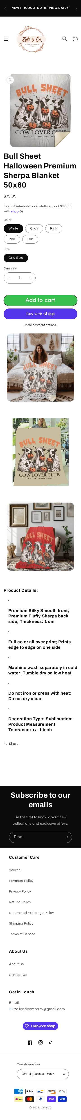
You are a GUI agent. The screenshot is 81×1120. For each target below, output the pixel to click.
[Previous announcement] (5, 8)
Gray (34, 228)
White (13, 228)
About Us (16, 964)
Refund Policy (20, 902)
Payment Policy (21, 881)
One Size (16, 257)
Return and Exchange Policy (31, 913)
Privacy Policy (20, 891)
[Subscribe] (66, 837)
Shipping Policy (21, 923)
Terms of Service (22, 934)
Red (12, 239)
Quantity (10, 268)
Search (14, 870)
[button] (6, 39)
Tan (30, 239)
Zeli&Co (46, 1107)
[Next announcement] (76, 8)
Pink (53, 228)
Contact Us (18, 975)
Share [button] (13, 743)
